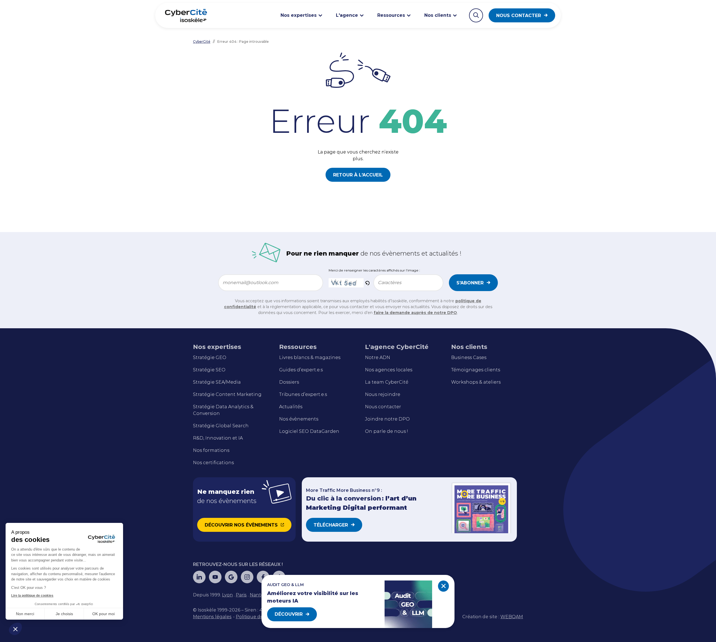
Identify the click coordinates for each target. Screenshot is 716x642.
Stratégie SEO (209, 369)
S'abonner (470, 282)
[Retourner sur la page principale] (186, 15)
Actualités (290, 406)
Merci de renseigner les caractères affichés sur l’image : (374, 270)
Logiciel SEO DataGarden (309, 431)
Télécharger (331, 525)
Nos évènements (298, 419)
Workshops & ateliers (476, 382)
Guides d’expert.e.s (301, 369)
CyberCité (201, 41)
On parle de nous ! (386, 431)
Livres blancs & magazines (309, 357)
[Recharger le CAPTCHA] (367, 282)
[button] (15, 629)
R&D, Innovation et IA (218, 438)
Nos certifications (213, 462)
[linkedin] (199, 577)
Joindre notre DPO (387, 419)
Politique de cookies (258, 616)
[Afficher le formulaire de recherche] (476, 15)
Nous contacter (518, 15)
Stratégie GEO (209, 357)
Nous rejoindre (382, 394)
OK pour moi (103, 614)
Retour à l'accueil (358, 175)
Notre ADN (377, 357)
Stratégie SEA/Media (217, 382)
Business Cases (468, 357)
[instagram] (247, 577)
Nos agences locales (388, 369)
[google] (231, 577)
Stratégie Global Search (221, 425)
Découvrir (289, 614)
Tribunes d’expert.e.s (303, 394)
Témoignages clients (475, 369)
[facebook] (263, 577)
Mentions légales (212, 616)
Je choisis (64, 614)
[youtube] (215, 577)
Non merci (25, 614)
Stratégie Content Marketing (227, 394)
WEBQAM (511, 616)
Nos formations (211, 450)
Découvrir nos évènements (241, 525)
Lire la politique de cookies (32, 596)
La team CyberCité (386, 382)
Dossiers (289, 382)
